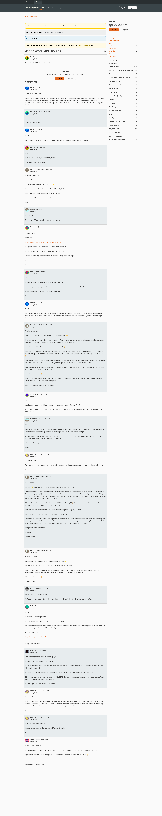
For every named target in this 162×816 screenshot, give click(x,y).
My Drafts (123, 51)
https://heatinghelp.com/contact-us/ (52, 32)
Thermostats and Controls (123, 121)
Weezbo (32, 739)
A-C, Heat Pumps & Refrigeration (123, 70)
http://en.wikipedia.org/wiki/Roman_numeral (40, 637)
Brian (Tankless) (35, 169)
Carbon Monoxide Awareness (123, 77)
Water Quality (123, 125)
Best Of (111, 54)
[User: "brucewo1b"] (27, 455)
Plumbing (123, 107)
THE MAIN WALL (123, 66)
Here (34, 26)
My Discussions (113, 48)
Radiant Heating (123, 110)
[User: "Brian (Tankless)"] (27, 170)
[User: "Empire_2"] (27, 589)
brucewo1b (33, 454)
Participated (112, 56)
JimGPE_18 (33, 650)
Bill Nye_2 (33, 606)
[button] (105, 51)
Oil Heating (123, 99)
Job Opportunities (123, 136)
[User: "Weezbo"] (27, 740)
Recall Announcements (123, 140)
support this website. (84, 45)
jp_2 (31, 147)
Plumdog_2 (33, 57)
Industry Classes (123, 132)
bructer (32, 87)
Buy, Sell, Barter (123, 129)
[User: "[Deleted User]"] (27, 228)
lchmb (32, 394)
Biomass (123, 74)
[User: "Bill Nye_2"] (27, 607)
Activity (111, 43)
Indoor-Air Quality (123, 96)
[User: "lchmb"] (27, 395)
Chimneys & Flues (123, 81)
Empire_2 (32, 588)
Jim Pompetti (34, 111)
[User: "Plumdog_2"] (27, 58)
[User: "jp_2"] (27, 148)
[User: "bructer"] (27, 88)
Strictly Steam (123, 118)
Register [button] (71, 78)
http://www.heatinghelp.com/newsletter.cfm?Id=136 (43, 242)
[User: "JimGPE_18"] (27, 651)
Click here (29, 39)
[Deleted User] (34, 227)
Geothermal (123, 92)
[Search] (117, 7)
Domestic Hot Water (123, 85)
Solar (123, 114)
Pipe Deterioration (123, 103)
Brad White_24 (34, 209)
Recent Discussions (115, 40)
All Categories (113, 38)
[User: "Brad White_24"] (27, 210)
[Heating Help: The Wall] (35, 8)
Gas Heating (123, 88)
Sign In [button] (59, 78)
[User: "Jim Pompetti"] (27, 113)
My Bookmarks (123, 46)
